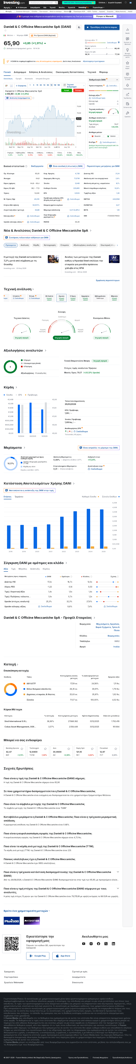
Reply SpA (80, 748)
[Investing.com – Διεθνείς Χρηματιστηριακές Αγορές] (14, 3)
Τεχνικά (91, 72)
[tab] (18, 298)
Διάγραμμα (20, 72)
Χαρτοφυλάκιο (11, 977)
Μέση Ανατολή (121, 11)
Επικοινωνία (77, 982)
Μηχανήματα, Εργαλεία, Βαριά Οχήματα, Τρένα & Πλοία (108, 627)
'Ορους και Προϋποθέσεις (78, 1058)
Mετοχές (9, 11)
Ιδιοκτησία (29, 79)
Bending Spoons (12, 748)
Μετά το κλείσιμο (56, 11)
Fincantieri (104, 748)
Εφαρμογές (9, 971)
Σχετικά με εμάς (79, 971)
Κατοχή (10, 664)
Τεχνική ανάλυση (17, 289)
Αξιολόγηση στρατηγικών (94, 61)
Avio (54, 748)
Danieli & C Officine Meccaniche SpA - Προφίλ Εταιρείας (48, 618)
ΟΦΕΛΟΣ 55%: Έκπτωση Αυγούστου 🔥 (79, 3)
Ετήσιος (7, 496)
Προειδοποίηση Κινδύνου (122, 1058)
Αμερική (102, 11)
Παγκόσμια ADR (79, 11)
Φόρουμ (103, 72)
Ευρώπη (110, 11)
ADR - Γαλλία (92, 11)
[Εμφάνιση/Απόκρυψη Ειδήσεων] (64, 85)
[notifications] (125, 2)
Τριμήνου (19, 496)
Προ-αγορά (43, 11)
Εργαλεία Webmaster (14, 982)
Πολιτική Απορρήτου (100, 1058)
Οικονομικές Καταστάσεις (70, 72)
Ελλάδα (34, 11)
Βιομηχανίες (114, 636)
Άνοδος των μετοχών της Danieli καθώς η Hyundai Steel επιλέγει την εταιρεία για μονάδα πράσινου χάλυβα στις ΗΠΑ (84, 262)
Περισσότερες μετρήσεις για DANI (103, 166)
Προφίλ (19, 79)
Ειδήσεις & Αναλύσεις (41, 72)
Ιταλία (116, 647)
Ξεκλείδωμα (112, 43)
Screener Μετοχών (22, 11)
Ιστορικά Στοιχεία (42, 79)
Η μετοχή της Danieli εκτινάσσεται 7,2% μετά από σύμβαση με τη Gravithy (22, 261)
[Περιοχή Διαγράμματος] (11, 85)
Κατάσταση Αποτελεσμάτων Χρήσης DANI (37, 483)
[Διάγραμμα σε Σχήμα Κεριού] (6, 85)
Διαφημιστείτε (79, 977)
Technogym (34, 748)
